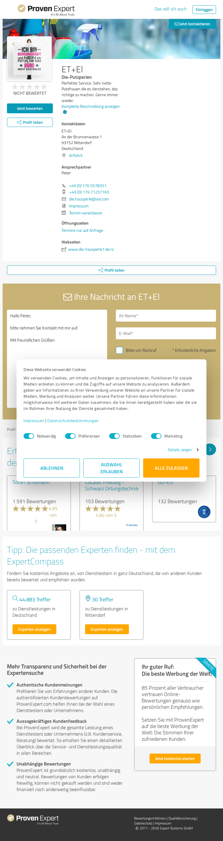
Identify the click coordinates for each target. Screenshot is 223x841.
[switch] (70, 436)
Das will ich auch (170, 9)
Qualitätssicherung (182, 818)
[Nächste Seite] (210, 449)
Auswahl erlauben (111, 468)
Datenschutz (143, 823)
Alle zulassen (171, 468)
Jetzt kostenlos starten (175, 758)
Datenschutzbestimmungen (73, 420)
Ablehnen (51, 468)
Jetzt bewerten (30, 108)
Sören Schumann (31, 481)
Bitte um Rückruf (141, 350)
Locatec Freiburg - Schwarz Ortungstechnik (112, 485)
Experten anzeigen (34, 629)
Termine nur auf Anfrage (82, 230)
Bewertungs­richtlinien (150, 818)
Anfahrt (75, 155)
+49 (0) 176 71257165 (89, 192)
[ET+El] (29, 58)
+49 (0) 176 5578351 (88, 185)
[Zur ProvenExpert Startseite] (46, 11)
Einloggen (204, 9)
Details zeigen (180, 449)
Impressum (34, 420)
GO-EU (165, 481)
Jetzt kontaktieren (194, 23)
